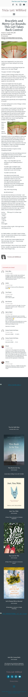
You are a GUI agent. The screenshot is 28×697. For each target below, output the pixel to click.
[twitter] (16, 4)
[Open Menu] (14, 14)
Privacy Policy (14, 681)
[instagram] (20, 4)
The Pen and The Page (19, 1)
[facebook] (13, 4)
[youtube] (24, 4)
